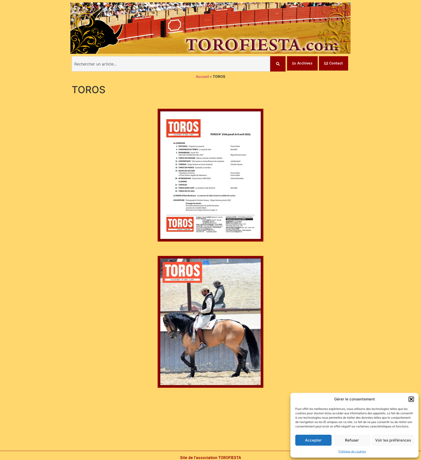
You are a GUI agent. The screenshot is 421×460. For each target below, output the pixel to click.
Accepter (313, 440)
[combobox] (171, 64)
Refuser (352, 440)
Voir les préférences (393, 440)
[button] (411, 399)
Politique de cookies (352, 451)
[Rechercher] (278, 64)
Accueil (202, 76)
